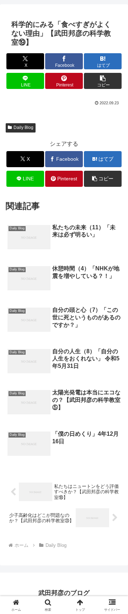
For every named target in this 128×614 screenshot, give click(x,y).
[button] (103, 81)
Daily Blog (23, 127)
